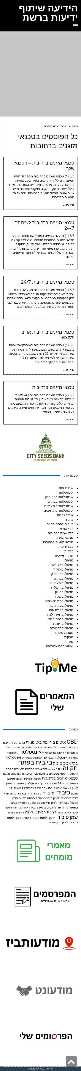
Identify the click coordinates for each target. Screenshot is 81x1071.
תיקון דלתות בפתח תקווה (39, 817)
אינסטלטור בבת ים (60, 502)
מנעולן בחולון (64, 592)
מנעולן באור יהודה (60, 565)
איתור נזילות (65, 515)
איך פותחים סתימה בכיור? (55, 753)
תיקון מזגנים (55, 822)
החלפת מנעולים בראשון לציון (51, 773)
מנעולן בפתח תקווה (59, 606)
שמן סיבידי (67, 817)
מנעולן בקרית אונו (61, 610)
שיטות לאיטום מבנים (67, 812)
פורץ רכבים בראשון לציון (45, 807)
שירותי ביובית (15, 812)
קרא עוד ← (68, 205)
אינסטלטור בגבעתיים (58, 506)
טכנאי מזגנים (64, 538)
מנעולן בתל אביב (61, 628)
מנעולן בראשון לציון (60, 615)
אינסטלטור (65, 492)
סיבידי (69, 642)
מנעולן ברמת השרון (60, 619)
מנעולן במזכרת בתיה (59, 601)
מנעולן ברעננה (63, 624)
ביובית (69, 520)
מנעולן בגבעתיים (61, 583)
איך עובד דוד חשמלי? (35, 747)
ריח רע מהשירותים (18, 807)
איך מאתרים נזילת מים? (59, 747)
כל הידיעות (65, 547)
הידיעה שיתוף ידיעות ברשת (48, 12)
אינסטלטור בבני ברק (59, 497)
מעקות (68, 637)
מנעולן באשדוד (63, 569)
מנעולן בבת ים (63, 578)
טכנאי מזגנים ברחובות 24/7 (47, 282)
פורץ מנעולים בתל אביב (38, 803)
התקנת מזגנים (24, 774)
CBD (72, 741)
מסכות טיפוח (64, 633)
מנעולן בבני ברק (62, 574)
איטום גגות (66, 488)
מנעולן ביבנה (64, 596)
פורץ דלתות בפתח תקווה (25, 793)
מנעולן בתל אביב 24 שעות (27, 788)
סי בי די (48, 793)
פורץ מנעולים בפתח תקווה (35, 798)
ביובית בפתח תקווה (60, 524)
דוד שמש (41, 769)
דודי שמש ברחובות (60, 533)
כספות (68, 551)
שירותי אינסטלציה (39, 812)
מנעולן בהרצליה (62, 587)
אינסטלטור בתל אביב (58, 511)
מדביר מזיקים (64, 556)
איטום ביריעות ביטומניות (46, 742)
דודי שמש (66, 529)
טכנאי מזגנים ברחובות (53, 387)
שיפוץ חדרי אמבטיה (59, 646)
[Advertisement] (40, 74)
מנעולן (68, 560)
